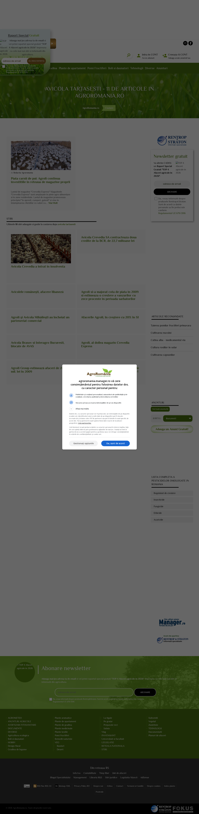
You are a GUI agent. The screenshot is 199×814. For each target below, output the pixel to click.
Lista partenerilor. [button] (84, 423)
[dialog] (99, 407)
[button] (99, 409)
